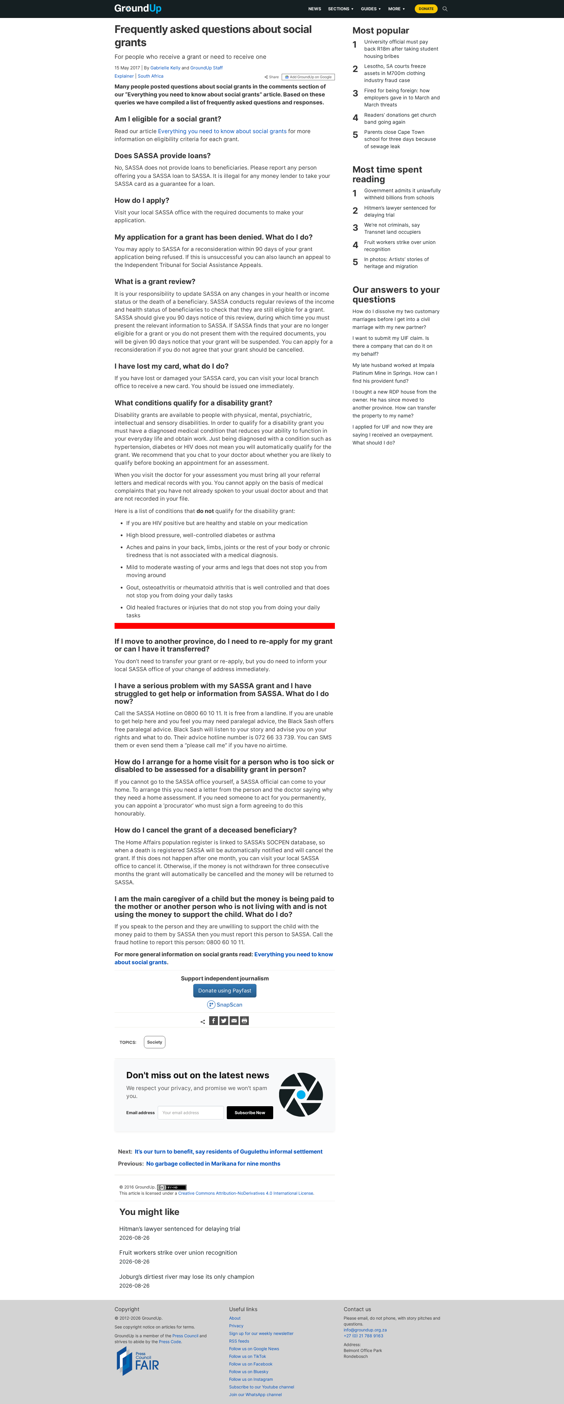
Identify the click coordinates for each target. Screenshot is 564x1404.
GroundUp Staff (206, 68)
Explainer (124, 76)
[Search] (445, 8)
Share (274, 77)
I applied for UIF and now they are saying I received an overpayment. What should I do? (392, 435)
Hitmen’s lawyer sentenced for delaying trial (400, 211)
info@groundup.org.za (365, 1329)
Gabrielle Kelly (165, 68)
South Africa (150, 76)
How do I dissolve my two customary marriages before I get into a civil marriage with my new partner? (395, 319)
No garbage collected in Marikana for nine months (213, 1163)
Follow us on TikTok (247, 1356)
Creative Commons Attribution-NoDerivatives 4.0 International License (245, 1193)
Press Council (185, 1335)
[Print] (244, 1023)
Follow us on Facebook (251, 1363)
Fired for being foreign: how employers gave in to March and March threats (402, 98)
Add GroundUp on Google (311, 77)
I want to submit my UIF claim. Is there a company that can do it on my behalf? (392, 346)
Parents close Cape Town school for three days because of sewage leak (400, 139)
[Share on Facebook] (214, 1023)
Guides (371, 8)
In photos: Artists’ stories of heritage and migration (396, 262)
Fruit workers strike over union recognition (400, 245)
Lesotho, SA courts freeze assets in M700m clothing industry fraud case (395, 73)
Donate (426, 8)
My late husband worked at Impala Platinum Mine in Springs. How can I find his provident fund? (394, 373)
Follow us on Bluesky (248, 1371)
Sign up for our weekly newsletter (261, 1333)
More (396, 8)
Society (154, 1041)
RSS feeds (239, 1340)
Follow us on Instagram (251, 1379)
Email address (140, 1112)
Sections (341, 8)
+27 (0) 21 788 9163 (363, 1335)
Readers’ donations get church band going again (400, 118)
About (235, 1318)
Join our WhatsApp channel (255, 1394)
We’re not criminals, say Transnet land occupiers (392, 228)
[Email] (235, 1023)
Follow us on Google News (254, 1348)
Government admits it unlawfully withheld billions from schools (402, 194)
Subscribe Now (250, 1112)
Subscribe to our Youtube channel (261, 1386)
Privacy (236, 1325)
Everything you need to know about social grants (222, 131)
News (314, 8)
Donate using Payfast (224, 990)
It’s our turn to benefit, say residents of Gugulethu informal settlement (229, 1151)
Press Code (170, 1341)
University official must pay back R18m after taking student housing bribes (401, 49)
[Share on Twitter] (224, 1023)
